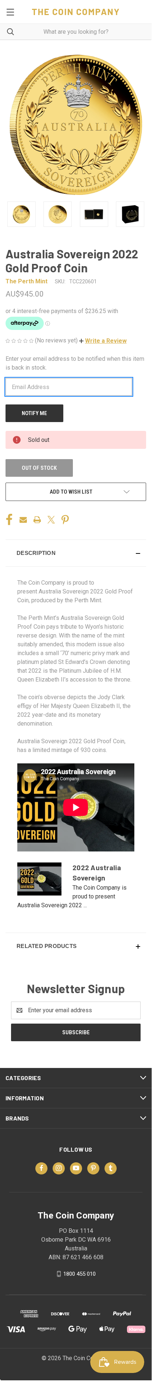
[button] (103, 340)
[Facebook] (9, 520)
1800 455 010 (79, 1273)
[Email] (23, 520)
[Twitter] (51, 520)
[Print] (37, 520)
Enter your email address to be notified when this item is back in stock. (75, 363)
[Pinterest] (65, 520)
